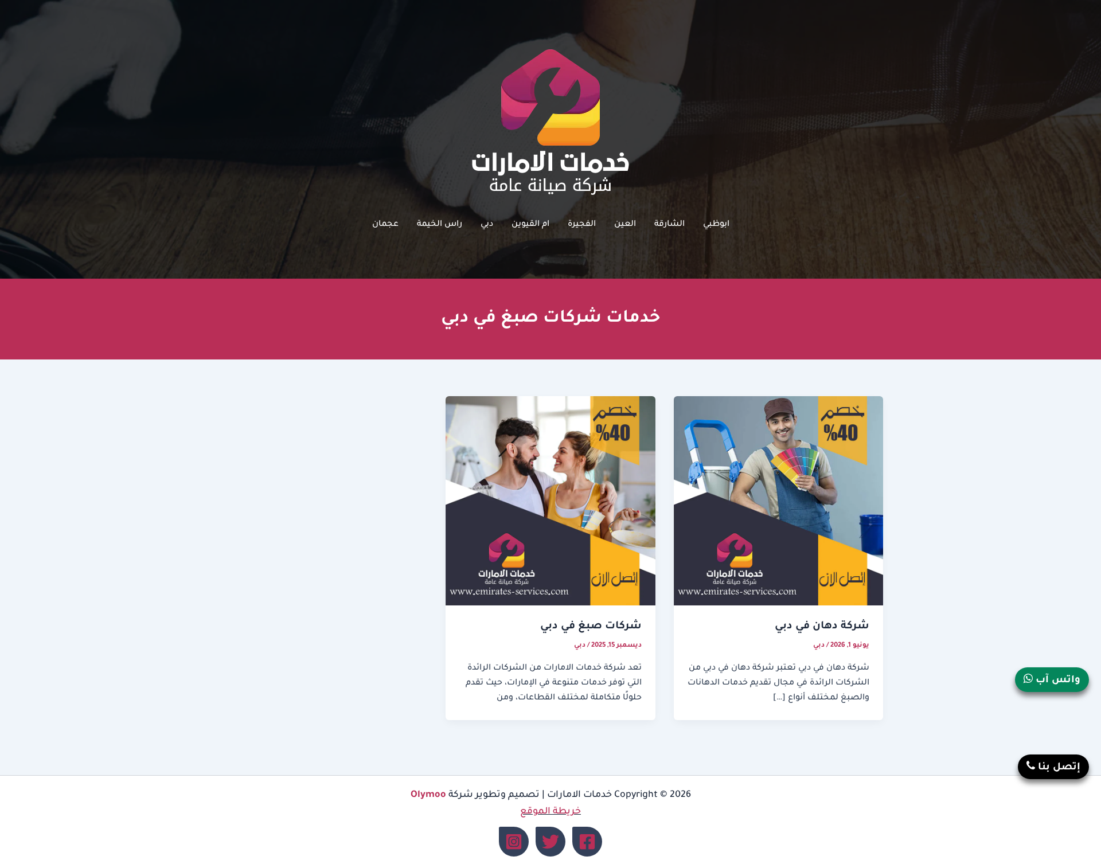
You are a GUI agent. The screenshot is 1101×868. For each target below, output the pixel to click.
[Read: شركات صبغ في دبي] (550, 501)
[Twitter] (550, 842)
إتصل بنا (1057, 768)
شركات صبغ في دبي (591, 626)
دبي (487, 224)
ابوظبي (716, 224)
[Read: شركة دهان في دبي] (778, 501)
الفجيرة (582, 224)
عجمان (385, 224)
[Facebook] (587, 842)
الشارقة (669, 224)
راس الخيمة (439, 224)
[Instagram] (514, 842)
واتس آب (1056, 680)
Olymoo (428, 795)
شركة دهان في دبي (822, 626)
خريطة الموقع (550, 812)
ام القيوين (530, 224)
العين (625, 224)
